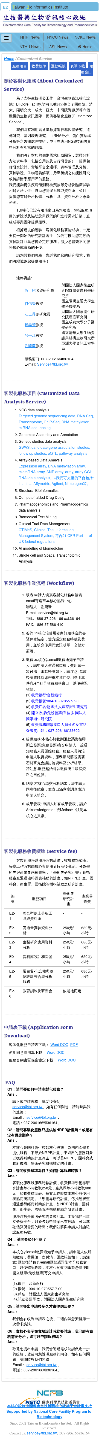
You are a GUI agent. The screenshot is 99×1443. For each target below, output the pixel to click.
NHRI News (30, 37)
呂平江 (30, 335)
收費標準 (39, 66)
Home (87, 46)
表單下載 (77, 66)
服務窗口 (87, 69)
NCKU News (85, 37)
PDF (74, 1044)
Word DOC (59, 1044)
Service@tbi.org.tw (52, 364)
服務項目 (19, 66)
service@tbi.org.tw (27, 1106)
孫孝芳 (30, 324)
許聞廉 (30, 345)
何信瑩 (30, 303)
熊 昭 (30, 290)
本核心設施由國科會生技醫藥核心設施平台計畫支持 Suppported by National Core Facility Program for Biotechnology (49, 1411)
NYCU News (57, 37)
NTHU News (30, 46)
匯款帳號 (58, 66)
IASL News (57, 46)
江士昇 (30, 314)
